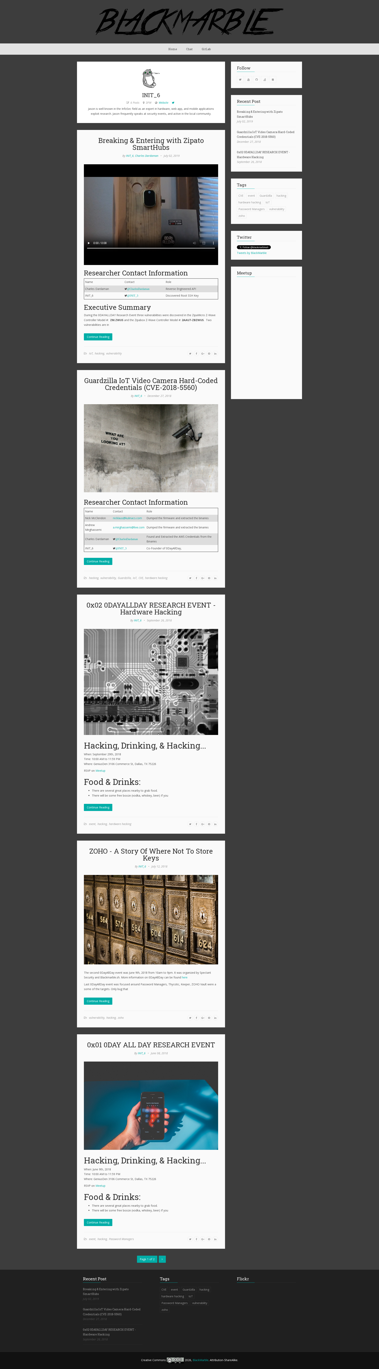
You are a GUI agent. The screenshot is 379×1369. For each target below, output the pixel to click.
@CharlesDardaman (138, 289)
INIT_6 (130, 156)
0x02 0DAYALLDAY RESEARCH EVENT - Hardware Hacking (151, 608)
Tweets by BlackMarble (252, 253)
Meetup (100, 770)
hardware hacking (156, 578)
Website (163, 102)
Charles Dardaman (146, 156)
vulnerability (114, 353)
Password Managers (121, 1239)
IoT (91, 353)
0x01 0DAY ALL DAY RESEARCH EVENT (151, 1044)
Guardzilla (124, 578)
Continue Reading (98, 337)
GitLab (206, 49)
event (92, 824)
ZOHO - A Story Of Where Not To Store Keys (151, 854)
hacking (99, 353)
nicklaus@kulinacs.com (127, 518)
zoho (121, 1017)
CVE (141, 578)
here (185, 977)
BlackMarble (200, 1360)
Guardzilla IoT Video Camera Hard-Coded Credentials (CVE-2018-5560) (151, 384)
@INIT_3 (132, 295)
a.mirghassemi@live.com (128, 527)
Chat (189, 49)
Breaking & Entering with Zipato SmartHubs (151, 144)
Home (172, 49)
